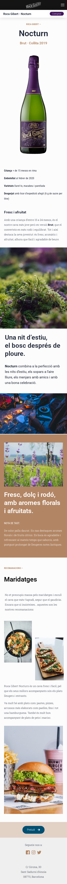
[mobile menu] (62, 5)
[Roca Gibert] (33, 5)
